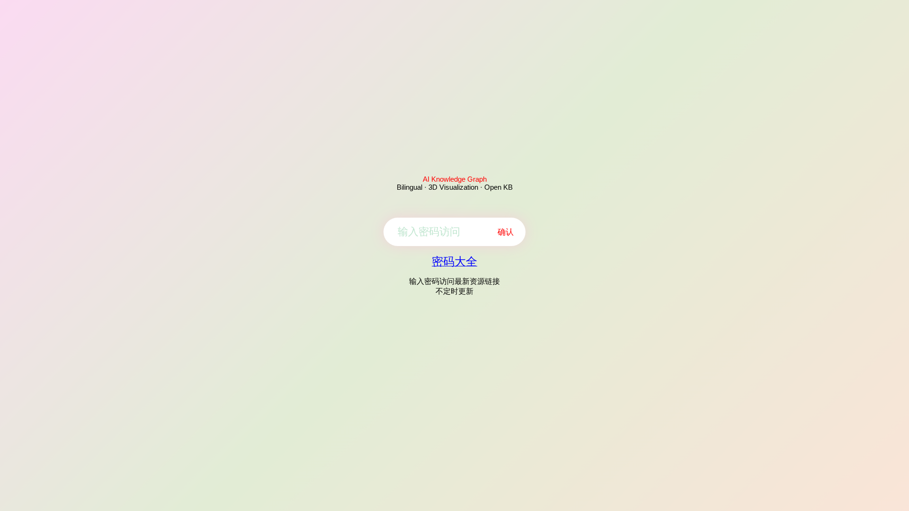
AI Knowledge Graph (455, 179)
